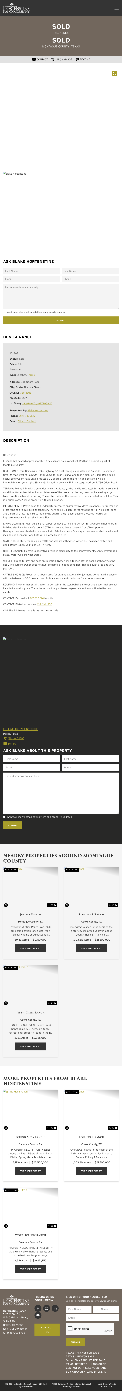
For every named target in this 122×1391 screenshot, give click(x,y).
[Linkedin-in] (55, 1308)
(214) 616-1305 (26, 415)
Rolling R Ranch (91, 914)
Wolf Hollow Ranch (30, 1235)
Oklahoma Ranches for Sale (85, 1360)
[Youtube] (37, 1315)
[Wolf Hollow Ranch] (30, 1208)
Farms (31, 374)
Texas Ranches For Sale (82, 1352)
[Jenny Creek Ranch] (30, 985)
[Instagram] (46, 1308)
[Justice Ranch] (30, 887)
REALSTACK (106, 1386)
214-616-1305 (44, 604)
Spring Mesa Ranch (30, 1137)
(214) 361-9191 (11, 1328)
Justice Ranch (30, 914)
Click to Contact (27, 421)
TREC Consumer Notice (62, 1384)
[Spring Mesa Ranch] (30, 1110)
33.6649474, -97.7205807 (37, 403)
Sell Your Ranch (96, 1367)
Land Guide (98, 1364)
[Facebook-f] (37, 1308)
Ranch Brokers (76, 1364)
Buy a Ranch (74, 1371)
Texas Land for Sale (80, 1356)
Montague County (56, 46)
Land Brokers (96, 1371)
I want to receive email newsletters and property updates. (35, 312)
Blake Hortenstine (37, 410)
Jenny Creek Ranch (31, 1013)
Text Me (12, 743)
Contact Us (73, 1367)
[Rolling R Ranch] (91, 887)
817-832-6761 (37, 598)
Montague (25, 392)
